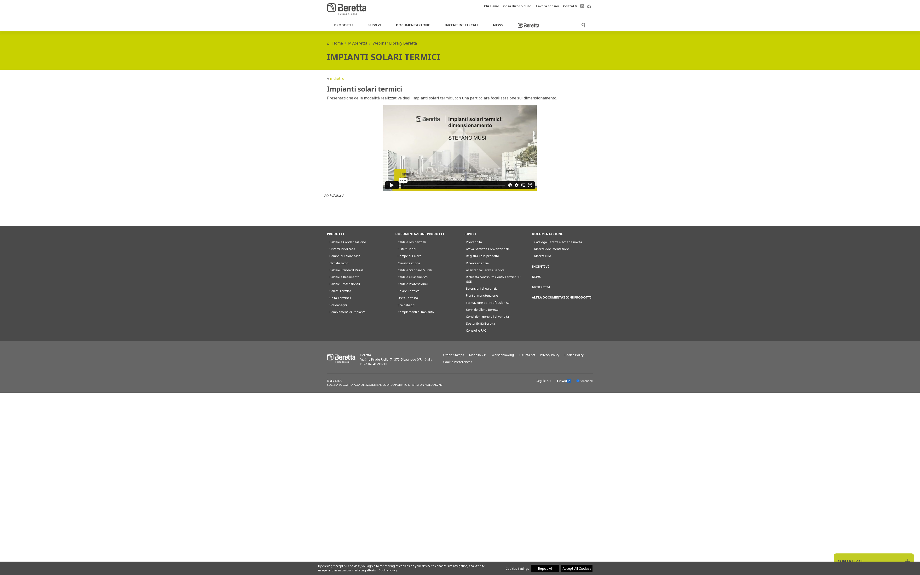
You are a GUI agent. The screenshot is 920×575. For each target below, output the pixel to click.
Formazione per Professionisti (488, 302)
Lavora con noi (547, 6)
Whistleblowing (503, 355)
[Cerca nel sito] (583, 24)
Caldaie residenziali (412, 242)
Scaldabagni (338, 305)
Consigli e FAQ (476, 330)
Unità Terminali (340, 298)
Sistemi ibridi (407, 249)
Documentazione (413, 25)
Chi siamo (491, 6)
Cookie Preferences (457, 362)
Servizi (375, 25)
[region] (460, 568)
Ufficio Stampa (453, 355)
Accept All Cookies (577, 568)
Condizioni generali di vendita (487, 316)
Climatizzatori (339, 263)
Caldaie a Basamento (344, 277)
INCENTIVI (540, 266)
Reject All (545, 568)
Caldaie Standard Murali (346, 270)
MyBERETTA (541, 287)
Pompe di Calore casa (344, 256)
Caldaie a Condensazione (347, 242)
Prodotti (343, 25)
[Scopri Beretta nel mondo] (589, 6)
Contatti (570, 6)
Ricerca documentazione (552, 249)
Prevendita (474, 242)
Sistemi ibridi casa (342, 249)
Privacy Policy (549, 355)
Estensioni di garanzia (482, 288)
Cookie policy (388, 570)
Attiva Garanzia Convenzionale (488, 249)
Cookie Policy (574, 355)
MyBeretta (357, 43)
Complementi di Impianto (347, 312)
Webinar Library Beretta (395, 43)
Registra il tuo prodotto (482, 256)
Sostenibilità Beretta (480, 323)
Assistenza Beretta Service (485, 270)
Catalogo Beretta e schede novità (558, 242)
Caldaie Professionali (344, 284)
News (498, 25)
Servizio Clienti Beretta (482, 309)
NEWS (536, 277)
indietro (337, 78)
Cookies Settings (517, 569)
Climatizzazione (409, 263)
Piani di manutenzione (482, 295)
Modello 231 (478, 355)
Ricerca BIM (542, 256)
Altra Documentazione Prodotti (562, 297)
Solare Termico (340, 291)
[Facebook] (584, 381)
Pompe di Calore (409, 256)
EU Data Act (527, 355)
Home (337, 43)
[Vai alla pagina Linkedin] (582, 5)
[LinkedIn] (564, 381)
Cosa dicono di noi (517, 6)
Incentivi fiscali (461, 25)
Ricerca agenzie (477, 263)
